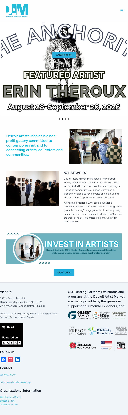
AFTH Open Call (65, 119)
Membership (68, 119)
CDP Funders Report (11, 397)
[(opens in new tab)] (64, 248)
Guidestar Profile (9, 404)
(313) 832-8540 (8, 374)
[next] (123, 68)
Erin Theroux (62, 119)
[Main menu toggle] (122, 10)
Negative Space (59, 119)
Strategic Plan (7, 400)
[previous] (4, 68)
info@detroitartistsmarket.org (15, 382)
